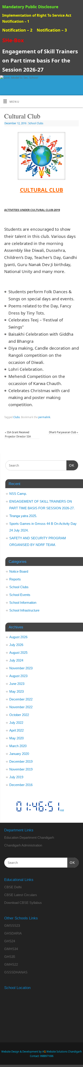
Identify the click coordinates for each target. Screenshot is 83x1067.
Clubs (16, 417)
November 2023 (21, 668)
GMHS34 (11, 949)
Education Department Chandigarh (29, 837)
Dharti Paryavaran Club (63, 432)
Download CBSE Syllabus (23, 903)
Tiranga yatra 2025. (23, 516)
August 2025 (18, 652)
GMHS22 (11, 964)
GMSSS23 (12, 925)
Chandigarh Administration (23, 845)
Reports (15, 579)
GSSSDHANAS (15, 972)
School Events (19, 595)
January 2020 (19, 754)
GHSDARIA (13, 933)
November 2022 (21, 707)
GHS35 (9, 957)
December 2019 (21, 761)
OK (70, 465)
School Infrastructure (24, 610)
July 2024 (16, 660)
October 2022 (19, 715)
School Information (22, 602)
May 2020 (16, 738)
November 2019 (21, 769)
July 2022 (16, 722)
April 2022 (16, 730)
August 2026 (18, 637)
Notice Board (18, 571)
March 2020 (18, 746)
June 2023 (16, 684)
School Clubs (35, 123)
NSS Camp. (18, 493)
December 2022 (21, 699)
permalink (44, 417)
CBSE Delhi (12, 887)
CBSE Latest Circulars (20, 895)
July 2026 (16, 645)
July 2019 (16, 777)
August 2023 (18, 676)
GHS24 (9, 941)
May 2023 (16, 691)
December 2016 (21, 785)
